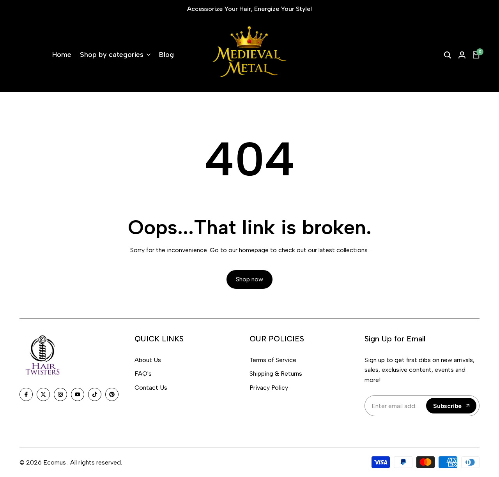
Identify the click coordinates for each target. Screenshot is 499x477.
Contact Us (150, 387)
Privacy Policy (269, 387)
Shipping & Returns (276, 373)
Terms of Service (273, 360)
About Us (147, 360)
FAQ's (143, 373)
